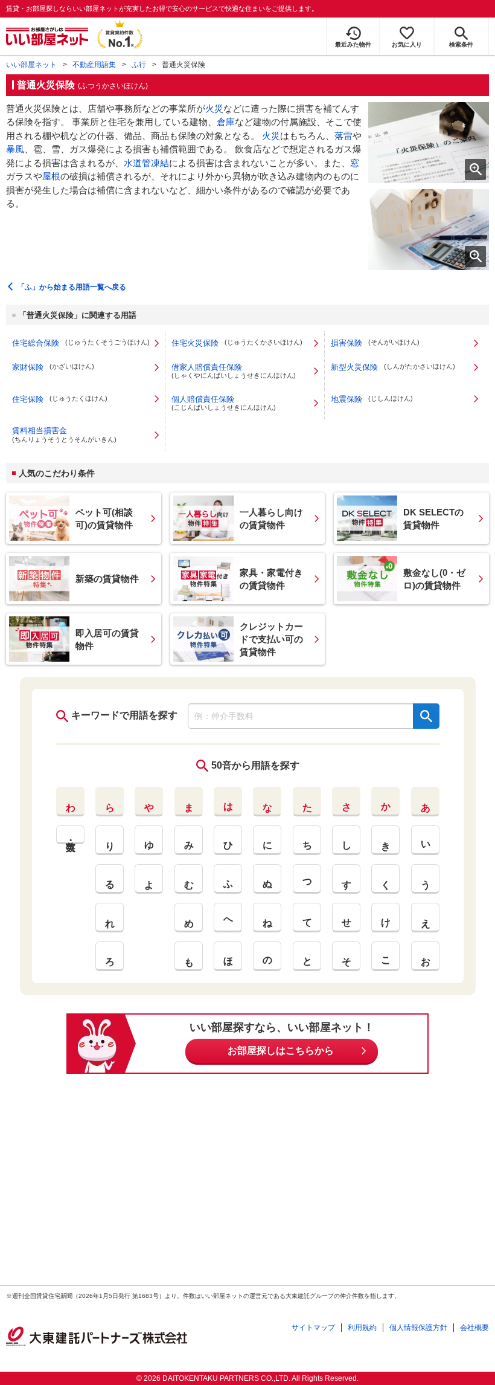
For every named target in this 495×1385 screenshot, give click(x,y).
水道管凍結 (146, 163)
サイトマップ (313, 1327)
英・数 (70, 834)
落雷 (343, 136)
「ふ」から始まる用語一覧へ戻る (72, 287)
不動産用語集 (94, 64)
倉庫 (226, 122)
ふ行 (139, 64)
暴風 (15, 149)
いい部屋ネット (31, 64)
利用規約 (362, 1327)
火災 (214, 108)
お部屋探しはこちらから (281, 1050)
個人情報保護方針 (418, 1327)
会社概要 (474, 1327)
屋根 (51, 176)
